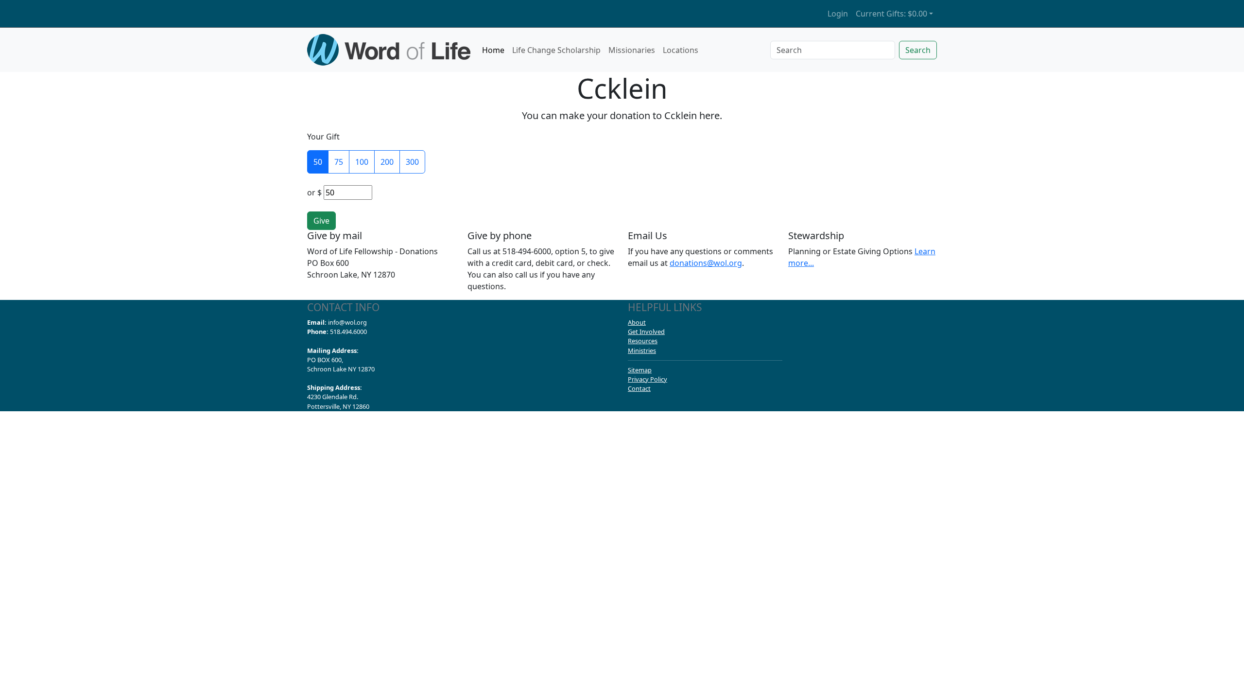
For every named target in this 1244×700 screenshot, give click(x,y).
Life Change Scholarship (556, 50)
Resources (642, 340)
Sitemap (640, 370)
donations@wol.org (706, 263)
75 (338, 162)
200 (387, 162)
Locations (680, 50)
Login (838, 13)
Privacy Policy (647, 379)
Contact (639, 388)
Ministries (642, 350)
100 (361, 162)
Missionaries (631, 50)
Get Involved (646, 331)
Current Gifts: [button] (891, 13)
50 (317, 162)
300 (412, 162)
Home (493, 50)
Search (918, 50)
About (637, 322)
